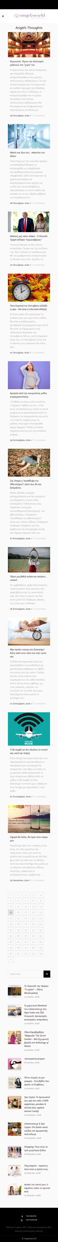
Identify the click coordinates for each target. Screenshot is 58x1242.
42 (25, 941)
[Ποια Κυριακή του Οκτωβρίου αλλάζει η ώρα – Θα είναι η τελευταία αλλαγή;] (29, 288)
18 (33, 912)
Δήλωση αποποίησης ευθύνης (29, 1231)
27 (25, 924)
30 (10, 929)
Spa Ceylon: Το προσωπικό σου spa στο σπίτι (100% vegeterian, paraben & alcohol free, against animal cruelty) (37, 1104)
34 (40, 929)
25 (11, 924)
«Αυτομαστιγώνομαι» (34, 1058)
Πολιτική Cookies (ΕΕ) (16, 1227)
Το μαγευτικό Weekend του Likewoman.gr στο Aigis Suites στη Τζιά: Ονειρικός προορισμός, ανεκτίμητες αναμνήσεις (36, 1012)
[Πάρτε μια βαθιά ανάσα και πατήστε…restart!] (29, 559)
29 (40, 924)
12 (26, 906)
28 (33, 924)
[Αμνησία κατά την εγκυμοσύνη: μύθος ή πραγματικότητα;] (29, 375)
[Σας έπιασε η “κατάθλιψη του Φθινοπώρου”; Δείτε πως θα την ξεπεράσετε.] (29, 463)
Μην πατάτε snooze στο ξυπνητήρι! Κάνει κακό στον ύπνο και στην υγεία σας (28, 653)
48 (33, 947)
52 (25, 953)
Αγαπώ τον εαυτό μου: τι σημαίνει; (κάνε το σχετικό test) (37, 1188)
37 (25, 935)
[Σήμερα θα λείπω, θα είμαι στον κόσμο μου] (29, 819)
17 (25, 912)
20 (10, 918)
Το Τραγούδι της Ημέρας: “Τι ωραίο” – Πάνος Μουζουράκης (36, 989)
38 (33, 935)
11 (18, 906)
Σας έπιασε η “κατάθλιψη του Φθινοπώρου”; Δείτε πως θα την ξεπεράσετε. (25, 484)
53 (33, 953)
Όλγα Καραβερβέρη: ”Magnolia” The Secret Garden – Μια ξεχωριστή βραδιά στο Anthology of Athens (36, 1039)
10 (11, 906)
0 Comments (38, 115)
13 (33, 906)
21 (18, 918)
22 (25, 918)
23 (33, 918)
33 (33, 929)
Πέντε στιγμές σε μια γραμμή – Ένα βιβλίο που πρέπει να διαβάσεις (36, 1081)
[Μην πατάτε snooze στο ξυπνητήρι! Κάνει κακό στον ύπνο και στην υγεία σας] (29, 631)
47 (25, 947)
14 (41, 906)
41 (18, 941)
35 (11, 935)
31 (18, 929)
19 (40, 912)
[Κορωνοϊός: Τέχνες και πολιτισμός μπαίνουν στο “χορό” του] (29, 44)
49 (40, 947)
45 (11, 947)
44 (40, 941)
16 (18, 912)
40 (10, 941)
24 (40, 918)
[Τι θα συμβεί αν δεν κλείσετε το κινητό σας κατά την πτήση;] (29, 728)
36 (18, 935)
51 (18, 953)
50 (10, 953)
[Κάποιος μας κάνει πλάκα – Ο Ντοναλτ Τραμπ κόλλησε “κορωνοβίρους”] (29, 222)
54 (40, 953)
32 (25, 929)
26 (18, 924)
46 (18, 947)
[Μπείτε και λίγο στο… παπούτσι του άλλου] (29, 136)
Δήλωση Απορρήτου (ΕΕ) (40, 1227)
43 (33, 941)
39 (40, 935)
